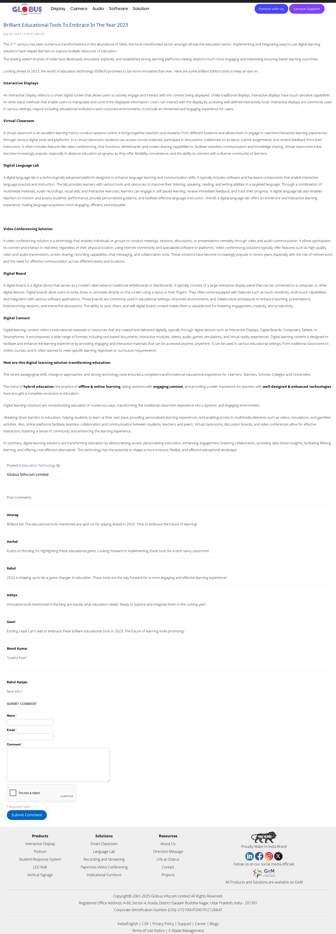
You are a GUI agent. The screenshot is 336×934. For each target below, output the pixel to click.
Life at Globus (168, 859)
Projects (168, 874)
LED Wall (40, 867)
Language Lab (104, 851)
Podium (40, 851)
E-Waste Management (186, 930)
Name (11, 715)
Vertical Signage (40, 874)
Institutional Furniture (104, 874)
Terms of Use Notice (148, 930)
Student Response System (40, 859)
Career (200, 923)
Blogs (214, 923)
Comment (14, 744)
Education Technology (39, 465)
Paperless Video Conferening (104, 867)
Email (11, 730)
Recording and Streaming (104, 859)
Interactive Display (40, 843)
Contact (168, 867)
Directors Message (168, 851)
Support (184, 923)
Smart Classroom (104, 843)
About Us (168, 843)
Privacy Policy (163, 923)
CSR (145, 923)
